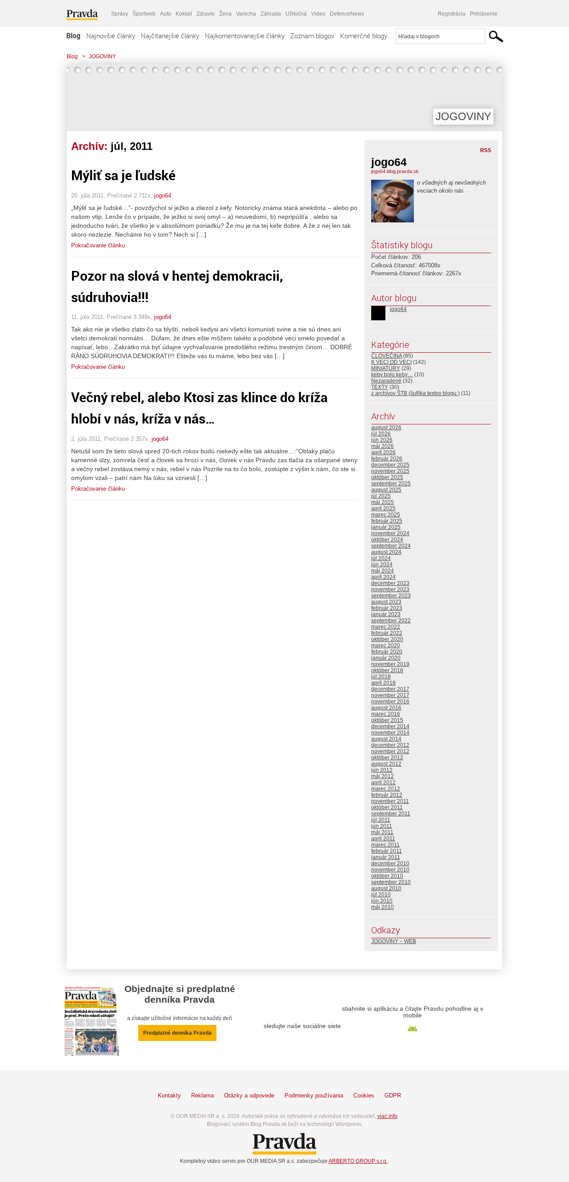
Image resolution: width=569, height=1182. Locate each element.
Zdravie (205, 14)
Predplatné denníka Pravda (177, 1033)
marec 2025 (385, 515)
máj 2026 (382, 446)
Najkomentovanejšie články (244, 35)
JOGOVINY (102, 56)
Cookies (363, 1095)
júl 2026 (381, 434)
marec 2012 (385, 789)
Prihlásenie (483, 14)
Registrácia (451, 14)
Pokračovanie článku (98, 245)
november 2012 (390, 751)
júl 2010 (381, 895)
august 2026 (386, 427)
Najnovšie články (110, 35)
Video (318, 14)
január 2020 (386, 658)
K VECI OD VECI (391, 362)
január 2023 (386, 614)
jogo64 (162, 195)
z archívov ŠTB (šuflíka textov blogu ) (415, 393)
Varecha (246, 14)
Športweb (144, 14)
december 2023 (390, 583)
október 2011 (387, 807)
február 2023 (386, 608)
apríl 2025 (383, 508)
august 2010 (386, 888)
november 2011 (390, 801)
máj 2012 (382, 776)
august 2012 (386, 764)
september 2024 (391, 546)
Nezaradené (386, 381)
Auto (165, 14)
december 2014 (390, 726)
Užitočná (296, 14)
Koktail (184, 14)
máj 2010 (382, 907)
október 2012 (387, 757)
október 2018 (387, 670)
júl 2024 (381, 558)
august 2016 (386, 708)
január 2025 (386, 527)
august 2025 (386, 490)
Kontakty (169, 1095)
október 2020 (387, 639)
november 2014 (390, 733)
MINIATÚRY (385, 368)
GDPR (393, 1095)
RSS (485, 150)
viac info (387, 1116)
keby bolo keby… (392, 374)
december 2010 (390, 863)
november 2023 (390, 589)
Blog (73, 35)
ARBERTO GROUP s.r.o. (358, 1161)
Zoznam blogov (312, 35)
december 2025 (390, 465)
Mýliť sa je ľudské (123, 175)
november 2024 (390, 533)
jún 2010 (382, 901)
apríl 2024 (383, 577)
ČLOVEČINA (386, 356)
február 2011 (386, 851)
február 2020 (386, 652)
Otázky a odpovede (249, 1095)
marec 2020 (385, 645)
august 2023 (386, 602)
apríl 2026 (383, 452)
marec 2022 (385, 627)
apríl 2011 (383, 838)
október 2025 (387, 477)
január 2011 (385, 857)
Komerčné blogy (363, 35)
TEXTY (379, 387)
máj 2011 (382, 832)
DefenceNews (347, 14)
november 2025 (390, 471)
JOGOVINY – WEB (393, 941)
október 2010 (387, 876)
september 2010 (391, 882)
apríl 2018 (383, 683)
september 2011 (390, 814)
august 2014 (386, 739)
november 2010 (390, 870)
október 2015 (387, 720)
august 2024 (386, 552)
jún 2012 (382, 770)
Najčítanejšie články (170, 35)
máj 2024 (382, 571)
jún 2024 (382, 564)
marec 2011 (385, 845)
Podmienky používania (313, 1095)
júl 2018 (381, 677)
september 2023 (391, 596)
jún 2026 (382, 440)
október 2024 (387, 540)
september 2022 (391, 620)
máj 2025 (382, 502)
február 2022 (386, 633)
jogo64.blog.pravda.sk (395, 171)
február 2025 (386, 521)
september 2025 (391, 483)
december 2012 (390, 745)
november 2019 (390, 664)
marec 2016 (385, 714)
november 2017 (390, 695)
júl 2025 (381, 496)
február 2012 (386, 795)
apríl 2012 (383, 782)
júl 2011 (380, 820)
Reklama (202, 1095)
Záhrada (270, 14)
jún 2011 (381, 826)
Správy (119, 14)
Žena (225, 14)
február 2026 (386, 459)
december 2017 (390, 689)
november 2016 (390, 701)
